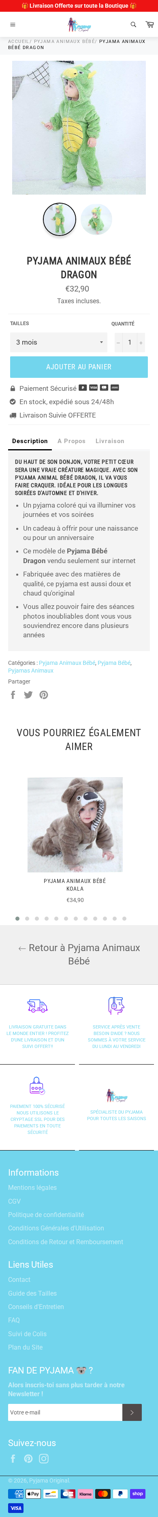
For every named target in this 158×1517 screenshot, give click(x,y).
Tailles (19, 323)
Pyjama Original (49, 1480)
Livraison (110, 441)
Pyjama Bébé (114, 663)
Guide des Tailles (32, 1293)
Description (30, 441)
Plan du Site (25, 1347)
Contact (19, 1279)
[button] (17, 919)
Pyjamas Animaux (30, 670)
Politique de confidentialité (46, 1215)
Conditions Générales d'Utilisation (56, 1228)
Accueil (19, 41)
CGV (14, 1201)
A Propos (72, 441)
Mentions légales (32, 1187)
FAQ (14, 1320)
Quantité (123, 324)
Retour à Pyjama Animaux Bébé (83, 954)
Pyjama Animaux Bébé (64, 41)
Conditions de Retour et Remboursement (65, 1242)
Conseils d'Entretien (36, 1307)
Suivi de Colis (27, 1334)
